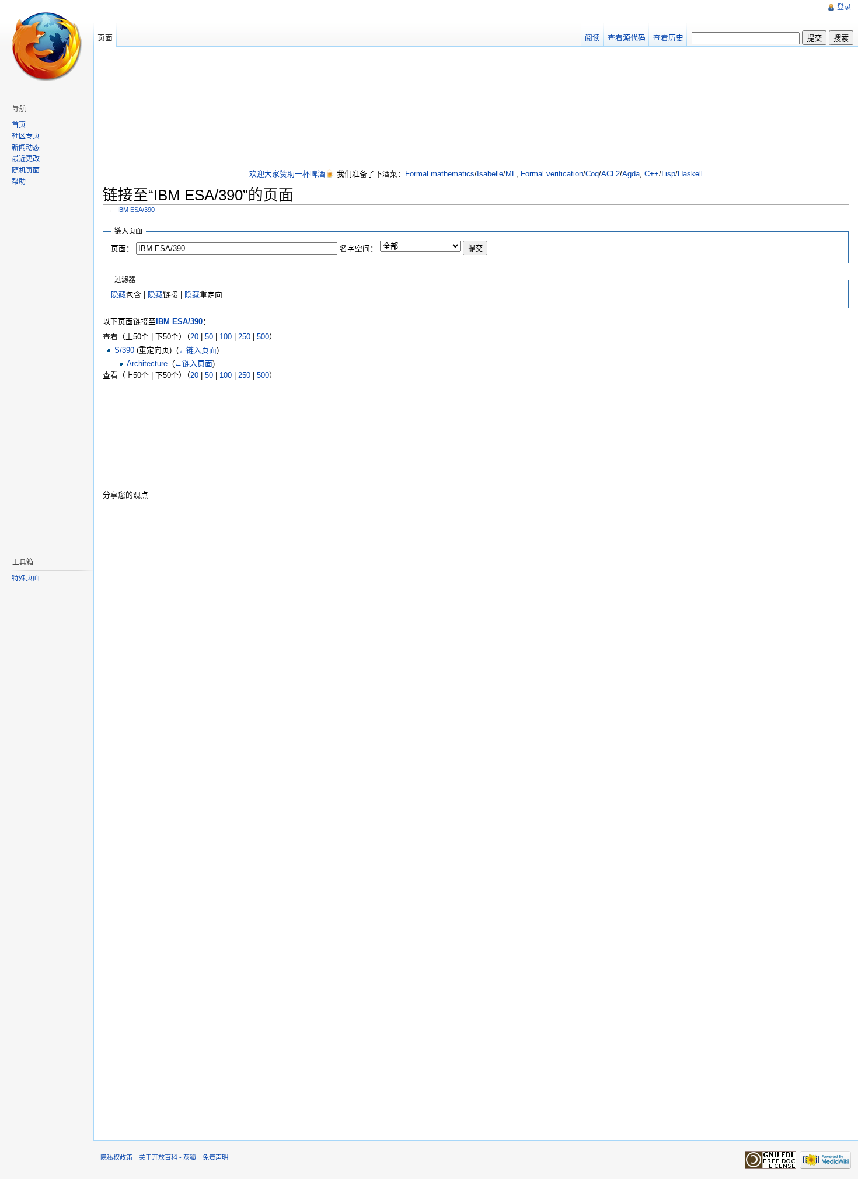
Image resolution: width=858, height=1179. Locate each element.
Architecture (147, 363)
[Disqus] (476, 658)
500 (263, 336)
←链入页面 (198, 350)
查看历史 (668, 37)
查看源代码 (627, 37)
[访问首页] (46, 46)
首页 (19, 125)
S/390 (124, 350)
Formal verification (552, 173)
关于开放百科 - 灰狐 (167, 1157)
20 (194, 336)
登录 (844, 7)
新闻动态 (26, 148)
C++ (651, 173)
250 (244, 336)
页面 (105, 37)
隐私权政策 (116, 1157)
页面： (122, 248)
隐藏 (118, 294)
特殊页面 (26, 578)
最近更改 (26, 159)
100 (225, 336)
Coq (592, 173)
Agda (631, 173)
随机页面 (26, 170)
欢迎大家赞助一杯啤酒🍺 (291, 173)
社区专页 (26, 136)
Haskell (690, 173)
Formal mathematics (440, 173)
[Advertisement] (475, 108)
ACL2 (610, 173)
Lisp (668, 173)
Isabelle (490, 173)
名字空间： (359, 248)
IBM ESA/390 (136, 209)
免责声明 (215, 1157)
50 (209, 336)
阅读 (592, 37)
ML (510, 173)
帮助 (19, 182)
